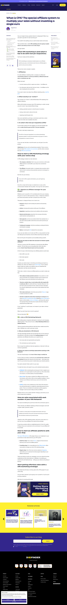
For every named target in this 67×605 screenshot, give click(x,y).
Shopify (16, 576)
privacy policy (28, 546)
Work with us (55, 579)
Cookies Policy (6, 595)
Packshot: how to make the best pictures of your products (55, 525)
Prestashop (17, 582)
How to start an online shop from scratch (55, 47)
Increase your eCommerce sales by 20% (55, 39)
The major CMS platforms (23, 436)
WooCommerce (18, 581)
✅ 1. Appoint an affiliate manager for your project (10, 49)
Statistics (30, 588)
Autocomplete (5, 582)
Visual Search (5, 586)
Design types (5, 589)
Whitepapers (30, 584)
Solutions (17, 573)
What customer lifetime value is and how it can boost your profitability (26, 521)
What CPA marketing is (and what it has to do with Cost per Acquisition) (10, 39)
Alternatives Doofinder (32, 596)
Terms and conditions (45, 580)
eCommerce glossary (32, 593)
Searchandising (6, 581)
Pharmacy (17, 590)
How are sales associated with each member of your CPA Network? (10, 54)
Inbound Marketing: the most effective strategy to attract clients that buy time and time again (12, 521)
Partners (29, 581)
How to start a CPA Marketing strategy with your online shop (11, 46)
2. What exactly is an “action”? (11, 42)
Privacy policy (43, 578)
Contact (54, 577)
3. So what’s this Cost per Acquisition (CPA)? (10, 44)
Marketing (8, 517)
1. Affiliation (8, 41)
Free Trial (62, 5)
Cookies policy (43, 582)
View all (16, 584)
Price (29, 573)
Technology (17, 589)
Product (4, 573)
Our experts (30, 594)
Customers (30, 576)
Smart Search (5, 577)
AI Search (4, 579)
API (28, 589)
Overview (4, 576)
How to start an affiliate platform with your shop (10, 56)
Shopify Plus (17, 577)
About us (54, 576)
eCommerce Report (31, 591)
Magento (17, 579)
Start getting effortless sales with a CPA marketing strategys (11, 59)
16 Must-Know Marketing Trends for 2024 (40, 521)
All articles (9, 9)
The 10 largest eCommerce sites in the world (55, 43)
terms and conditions (20, 546)
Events (29, 586)
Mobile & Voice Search (7, 584)
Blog (29, 583)
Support (42, 573)
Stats (4, 587)
